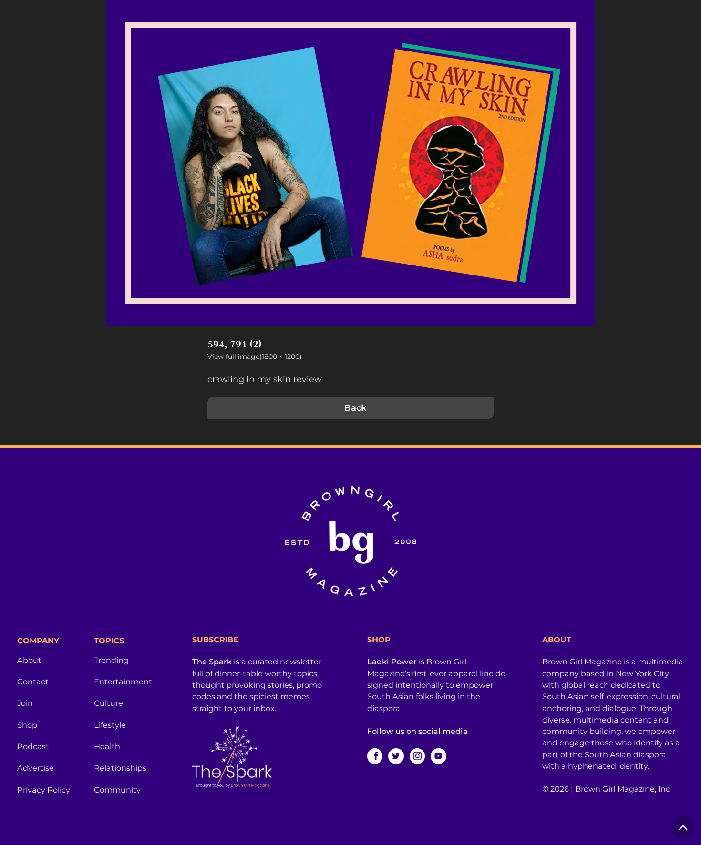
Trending (111, 660)
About (29, 660)
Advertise (35, 768)
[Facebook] (374, 756)
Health (107, 746)
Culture (108, 703)
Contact (33, 681)
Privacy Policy (43, 789)
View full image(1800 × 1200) (254, 356)
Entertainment (123, 681)
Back (355, 408)
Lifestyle (110, 725)
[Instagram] (417, 756)
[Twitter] (395, 756)
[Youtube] (438, 756)
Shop (27, 725)
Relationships (120, 768)
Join (25, 703)
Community (117, 789)
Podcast (33, 746)
